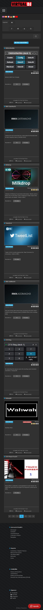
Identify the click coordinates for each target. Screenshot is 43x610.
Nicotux (37, 71)
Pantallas (13, 537)
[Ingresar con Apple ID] (24, 28)
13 (25, 516)
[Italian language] (14, 16)
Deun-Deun (36, 129)
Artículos (13, 556)
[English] (3, 16)
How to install (28, 102)
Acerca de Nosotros (16, 572)
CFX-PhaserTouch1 (11, 456)
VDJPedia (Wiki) (15, 554)
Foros (12, 558)
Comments (19, 102)
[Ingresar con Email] (12, 22)
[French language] (8, 16)
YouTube (14, 594)
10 (13, 516)
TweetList (9, 223)
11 (17, 516)
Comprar (13, 531)
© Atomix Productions (21, 608)
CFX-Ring (8, 340)
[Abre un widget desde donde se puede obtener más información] (34, 606)
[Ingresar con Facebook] (11, 28)
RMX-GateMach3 (11, 106)
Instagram (15, 596)
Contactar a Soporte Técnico (18, 551)
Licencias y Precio (15, 535)
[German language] (11, 16)
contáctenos (14, 573)
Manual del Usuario (16, 552)
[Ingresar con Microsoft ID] (18, 28)
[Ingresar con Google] (31, 28)
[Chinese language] (16, 16)
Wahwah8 (8, 398)
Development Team (34, 188)
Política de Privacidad (17, 575)
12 (21, 516)
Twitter (14, 598)
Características (15, 533)
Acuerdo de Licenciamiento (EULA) (20, 577)
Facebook (14, 593)
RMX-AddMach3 (10, 281)
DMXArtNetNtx (10, 48)
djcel (37, 421)
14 (29, 516)
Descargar (13, 530)
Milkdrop (8, 165)
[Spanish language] (6, 16)
